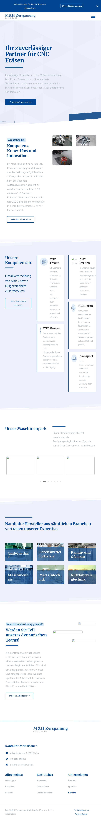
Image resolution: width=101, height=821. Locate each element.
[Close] (97, 6)
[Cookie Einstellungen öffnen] (6, 815)
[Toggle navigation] (93, 16)
